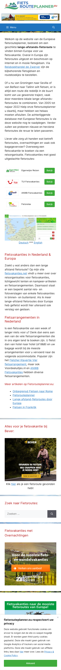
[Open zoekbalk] (53, 27)
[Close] (58, 617)
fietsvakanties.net (16, 273)
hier (21, 651)
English (38, 242)
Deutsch (23, 242)
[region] (30, 642)
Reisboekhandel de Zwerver (22, 67)
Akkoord (30, 663)
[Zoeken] (51, 514)
